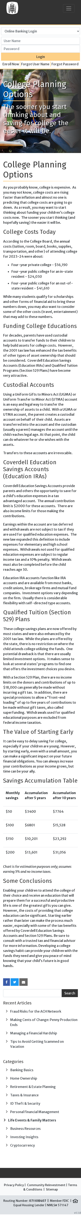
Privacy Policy (14, 1185)
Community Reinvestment (46, 1185)
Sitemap (52, 1189)
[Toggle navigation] (69, 8)
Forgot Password (65, 64)
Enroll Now (10, 64)
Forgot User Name (35, 64)
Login (40, 57)
